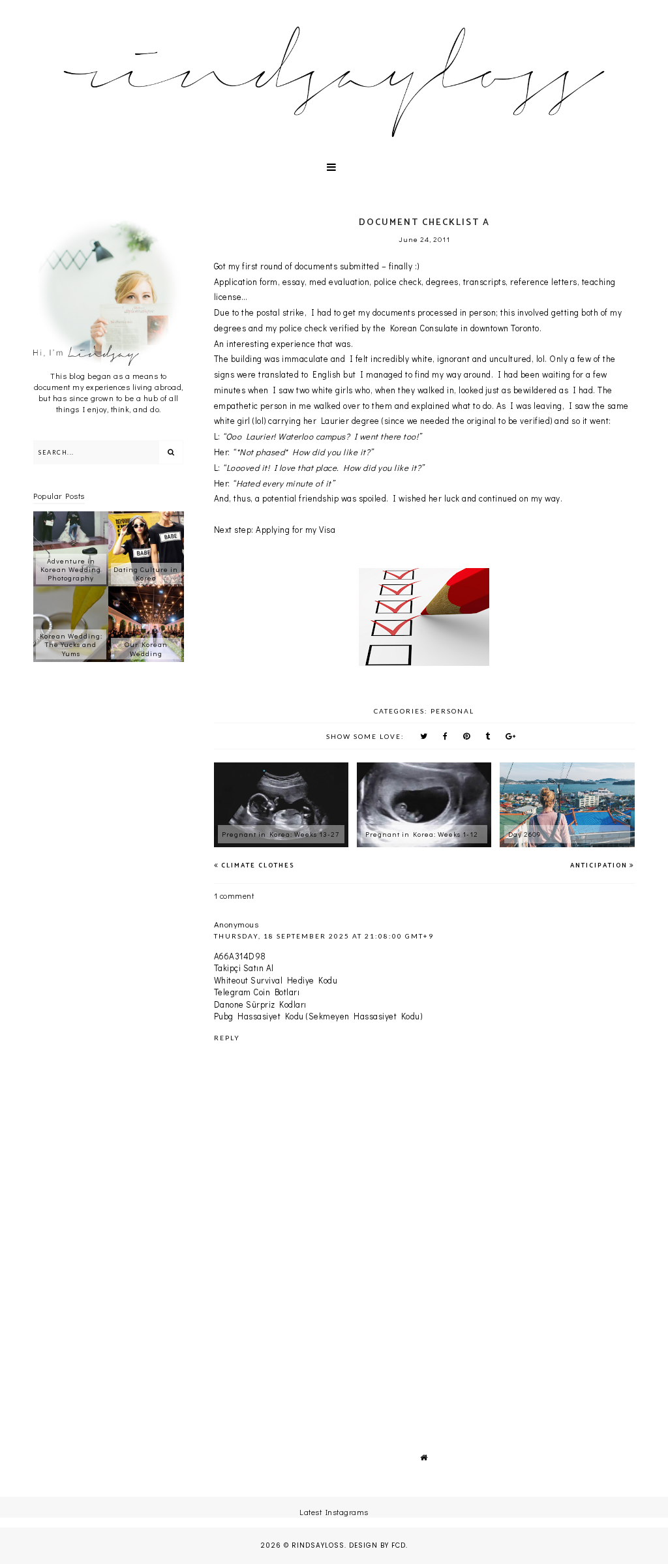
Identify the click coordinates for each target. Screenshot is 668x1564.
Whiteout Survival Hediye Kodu (276, 979)
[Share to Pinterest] (466, 735)
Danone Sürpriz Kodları (260, 1004)
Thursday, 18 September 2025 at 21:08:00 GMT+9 (324, 936)
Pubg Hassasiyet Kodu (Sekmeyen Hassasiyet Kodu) (318, 1015)
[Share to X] (424, 735)
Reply (227, 1038)
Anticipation (599, 865)
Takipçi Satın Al (244, 967)
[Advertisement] (424, 1322)
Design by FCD (377, 1545)
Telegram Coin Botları (257, 991)
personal (452, 711)
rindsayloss (318, 1545)
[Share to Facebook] (445, 735)
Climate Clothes (258, 865)
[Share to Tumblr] (488, 735)
